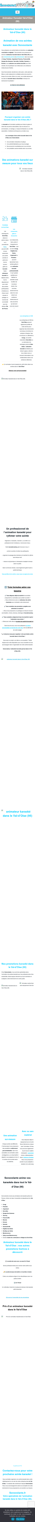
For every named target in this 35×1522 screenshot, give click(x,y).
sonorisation (31, 1153)
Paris (5, 247)
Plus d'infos (20, 1519)
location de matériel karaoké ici (24, 621)
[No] (33, 1515)
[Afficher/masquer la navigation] (17, 12)
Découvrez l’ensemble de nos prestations (17, 1297)
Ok (13, 1519)
